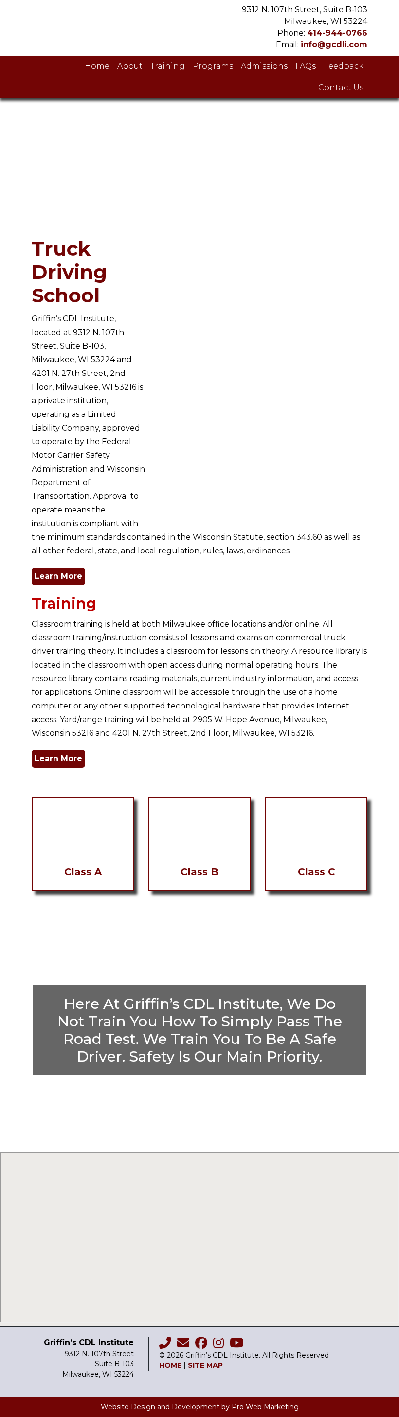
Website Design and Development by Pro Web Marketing (200, 1406)
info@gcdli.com (334, 44)
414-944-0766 (337, 33)
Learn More (58, 576)
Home (170, 1365)
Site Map (205, 1365)
